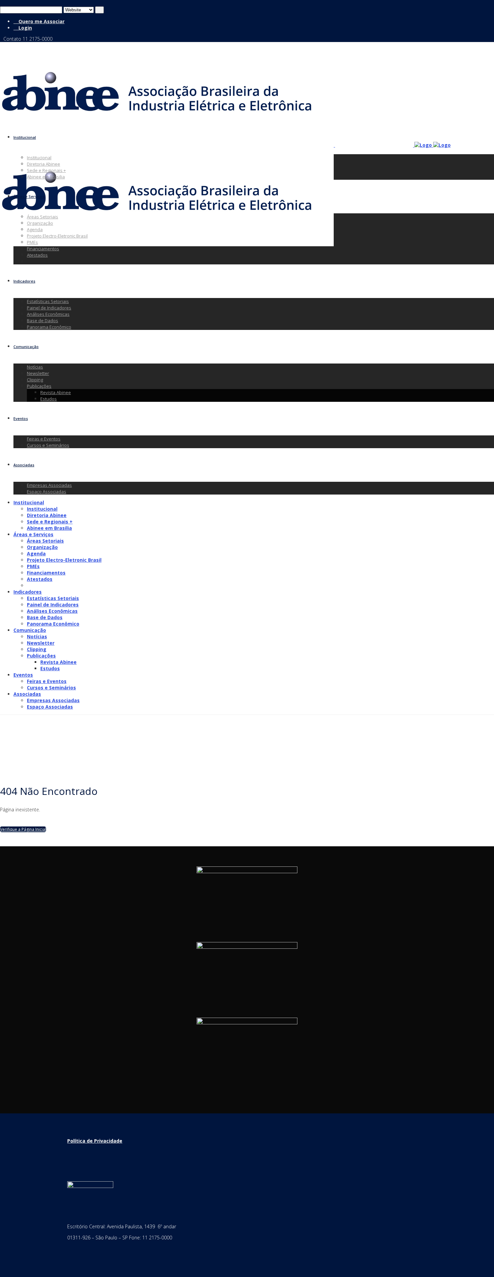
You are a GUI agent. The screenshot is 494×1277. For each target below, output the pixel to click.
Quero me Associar (41, 21)
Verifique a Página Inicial (23, 829)
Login (24, 28)
